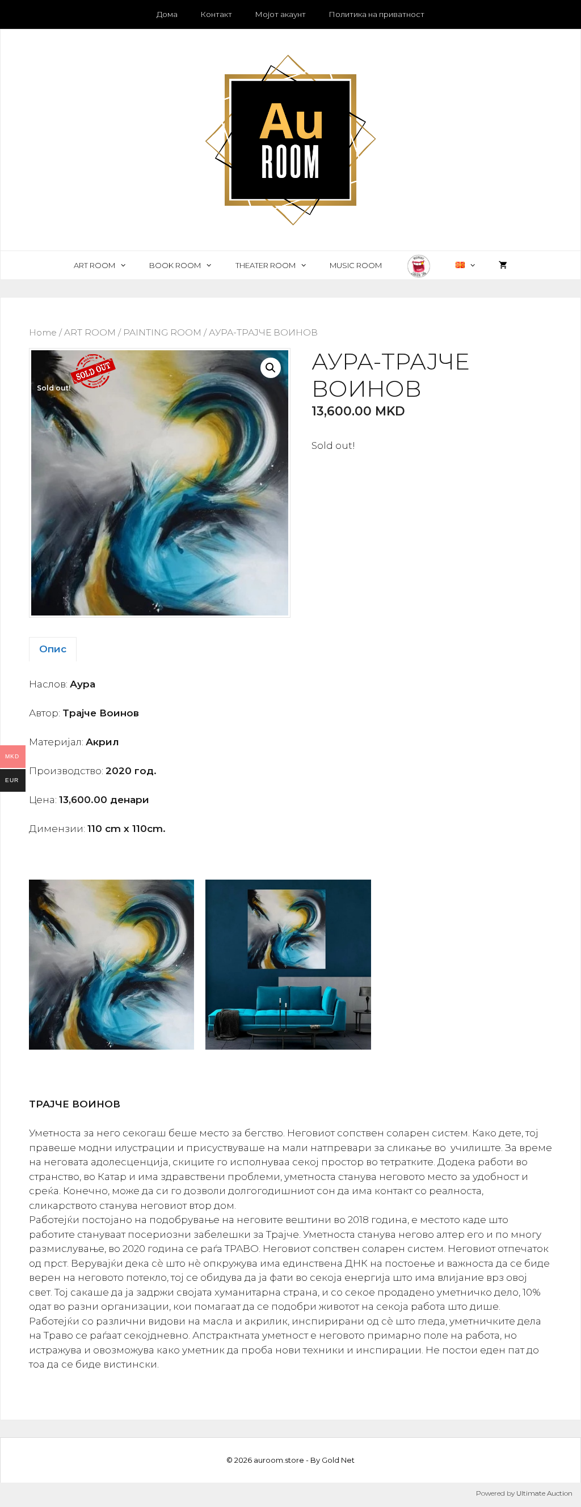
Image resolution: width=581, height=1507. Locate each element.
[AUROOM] (290, 139)
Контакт (216, 14)
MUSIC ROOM (356, 265)
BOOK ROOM (175, 265)
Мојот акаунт (280, 14)
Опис (52, 649)
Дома (167, 14)
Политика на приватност (376, 14)
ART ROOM (94, 265)
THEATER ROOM (265, 265)
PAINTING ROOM (162, 332)
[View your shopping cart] (503, 265)
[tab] (53, 649)
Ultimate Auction (544, 1493)
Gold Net (338, 1459)
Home (43, 332)
